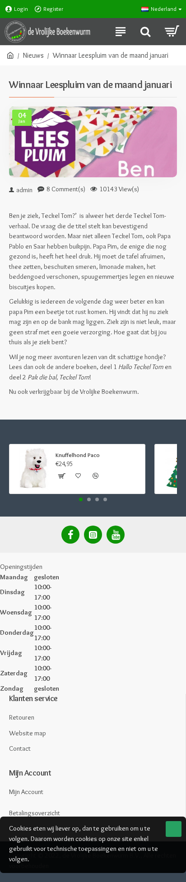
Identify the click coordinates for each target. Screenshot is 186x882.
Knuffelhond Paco (78, 454)
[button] (81, 499)
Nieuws (33, 55)
